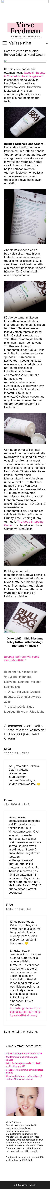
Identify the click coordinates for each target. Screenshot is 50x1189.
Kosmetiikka (29, 671)
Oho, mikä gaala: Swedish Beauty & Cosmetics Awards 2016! (22, 696)
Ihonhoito (14, 671)
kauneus (23, 681)
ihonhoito (25, 676)
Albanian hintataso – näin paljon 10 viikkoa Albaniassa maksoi (24, 1077)
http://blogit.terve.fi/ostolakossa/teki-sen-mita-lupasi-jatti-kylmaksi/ (25, 1011)
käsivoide (10, 681)
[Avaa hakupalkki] (46, 43)
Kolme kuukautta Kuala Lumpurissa (24, 1053)
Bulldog (13, 676)
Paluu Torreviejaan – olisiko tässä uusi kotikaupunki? (23, 1065)
